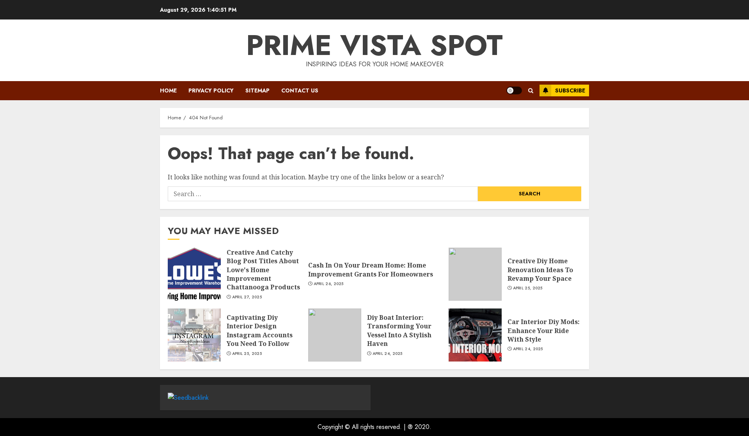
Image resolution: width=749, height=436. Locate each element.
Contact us (299, 90)
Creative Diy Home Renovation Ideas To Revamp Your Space (540, 270)
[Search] (531, 90)
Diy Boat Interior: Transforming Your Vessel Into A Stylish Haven (399, 330)
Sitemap (257, 90)
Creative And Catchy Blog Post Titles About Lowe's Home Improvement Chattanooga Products (263, 270)
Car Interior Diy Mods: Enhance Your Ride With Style (544, 330)
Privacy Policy (211, 90)
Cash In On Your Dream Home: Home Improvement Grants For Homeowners (370, 269)
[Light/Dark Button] (514, 90)
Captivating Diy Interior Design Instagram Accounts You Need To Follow (260, 330)
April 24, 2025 (388, 353)
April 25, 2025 (528, 288)
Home (168, 90)
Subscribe (570, 90)
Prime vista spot (374, 45)
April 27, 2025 (247, 297)
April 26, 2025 (329, 284)
